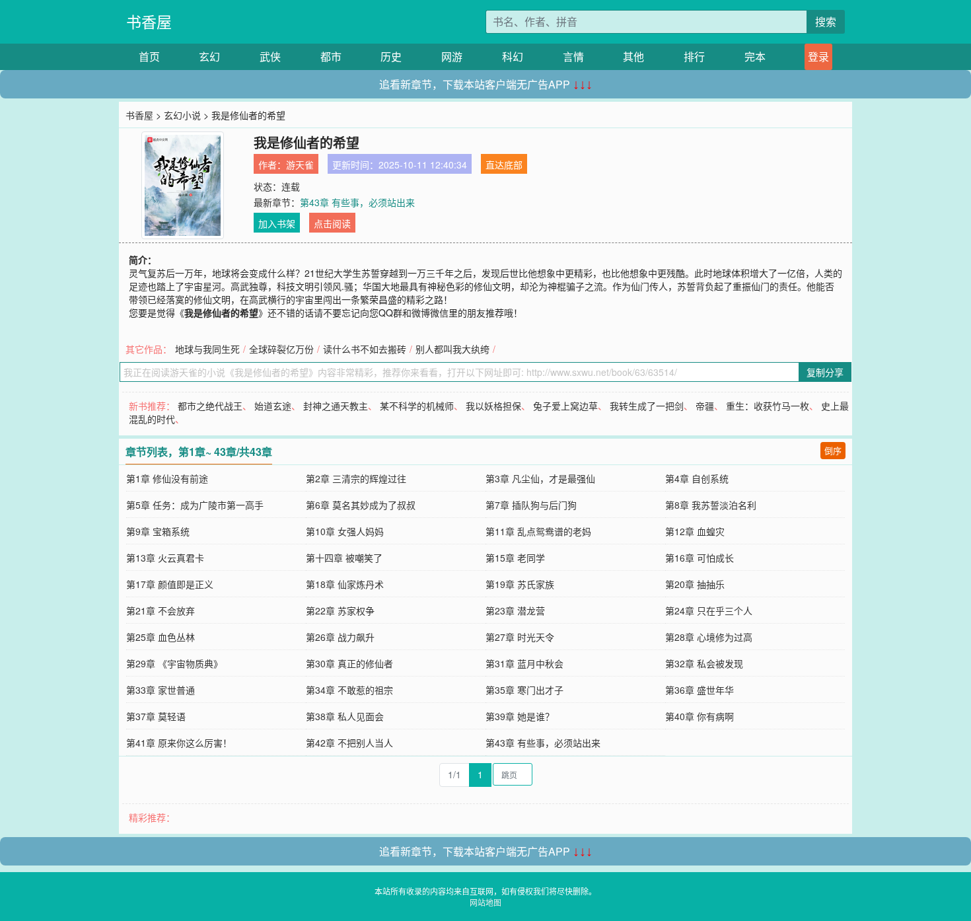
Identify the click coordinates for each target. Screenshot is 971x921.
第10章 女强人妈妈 (345, 531)
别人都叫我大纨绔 (452, 348)
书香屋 (149, 21)
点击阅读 (332, 223)
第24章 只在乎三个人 (708, 610)
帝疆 (705, 405)
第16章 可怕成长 (699, 557)
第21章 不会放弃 (160, 610)
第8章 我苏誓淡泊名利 (710, 504)
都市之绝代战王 (210, 405)
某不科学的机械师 (417, 405)
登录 (818, 56)
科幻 (512, 56)
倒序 (833, 450)
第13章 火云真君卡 (165, 557)
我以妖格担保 (493, 405)
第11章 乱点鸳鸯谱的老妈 (538, 531)
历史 (391, 56)
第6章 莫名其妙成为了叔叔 (360, 504)
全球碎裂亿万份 (281, 348)
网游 (451, 56)
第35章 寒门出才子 (524, 689)
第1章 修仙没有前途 (167, 478)
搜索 (825, 21)
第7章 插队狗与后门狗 (531, 504)
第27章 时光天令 (520, 637)
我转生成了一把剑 (647, 405)
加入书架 (276, 223)
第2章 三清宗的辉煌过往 (356, 478)
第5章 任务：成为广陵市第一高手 (195, 504)
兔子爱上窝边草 (565, 405)
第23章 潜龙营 (515, 610)
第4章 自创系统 (697, 478)
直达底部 (504, 164)
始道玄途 (272, 405)
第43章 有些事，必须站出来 (357, 202)
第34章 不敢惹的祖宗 (349, 689)
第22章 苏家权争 (340, 610)
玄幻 (209, 56)
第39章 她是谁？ (520, 716)
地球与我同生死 (207, 348)
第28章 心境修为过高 (708, 637)
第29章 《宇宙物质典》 (174, 663)
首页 (149, 56)
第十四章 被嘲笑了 (344, 557)
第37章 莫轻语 (156, 716)
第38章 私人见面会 (345, 716)
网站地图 (485, 902)
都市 (331, 56)
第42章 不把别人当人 (349, 742)
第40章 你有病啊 (699, 716)
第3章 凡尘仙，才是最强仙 (540, 478)
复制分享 (825, 372)
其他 (633, 56)
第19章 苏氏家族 (520, 584)
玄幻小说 (182, 115)
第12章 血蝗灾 (695, 531)
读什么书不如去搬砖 (364, 348)
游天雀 (300, 164)
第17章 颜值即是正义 (169, 584)
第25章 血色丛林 (160, 637)
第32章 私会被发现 (704, 663)
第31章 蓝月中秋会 (524, 663)
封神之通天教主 (335, 405)
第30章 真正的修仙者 (349, 663)
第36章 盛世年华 (699, 689)
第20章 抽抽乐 (695, 584)
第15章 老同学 (515, 557)
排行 (694, 56)
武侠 (270, 56)
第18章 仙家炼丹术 (345, 584)
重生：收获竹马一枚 (767, 405)
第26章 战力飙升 (340, 637)
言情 (573, 56)
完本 (755, 56)
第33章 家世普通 (160, 689)
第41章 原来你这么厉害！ (179, 742)
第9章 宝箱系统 (158, 531)
